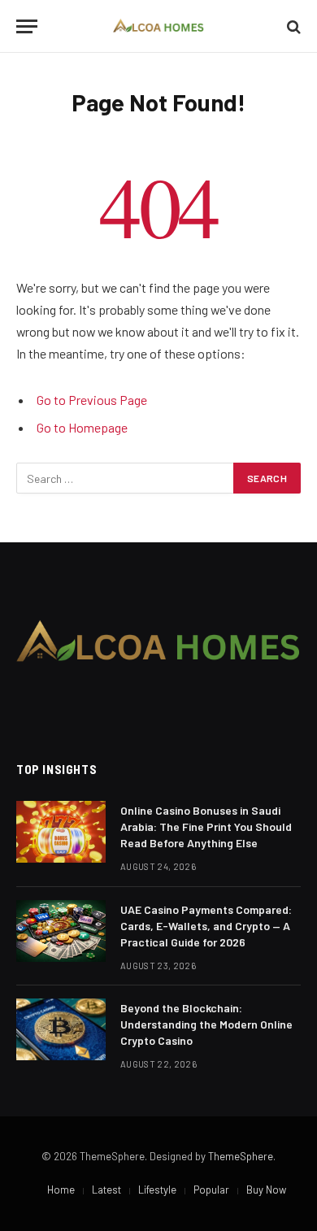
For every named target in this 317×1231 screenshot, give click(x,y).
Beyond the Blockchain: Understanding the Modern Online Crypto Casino (206, 1024)
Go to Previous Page (92, 399)
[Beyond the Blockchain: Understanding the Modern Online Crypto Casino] (61, 1029)
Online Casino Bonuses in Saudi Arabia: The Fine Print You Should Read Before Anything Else (206, 826)
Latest (106, 1189)
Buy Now (266, 1189)
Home (61, 1189)
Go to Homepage (82, 427)
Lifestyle (157, 1189)
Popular (211, 1189)
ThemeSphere (240, 1156)
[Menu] (26, 26)
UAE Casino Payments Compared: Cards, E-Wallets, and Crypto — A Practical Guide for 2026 (206, 926)
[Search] (292, 26)
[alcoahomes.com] (159, 26)
